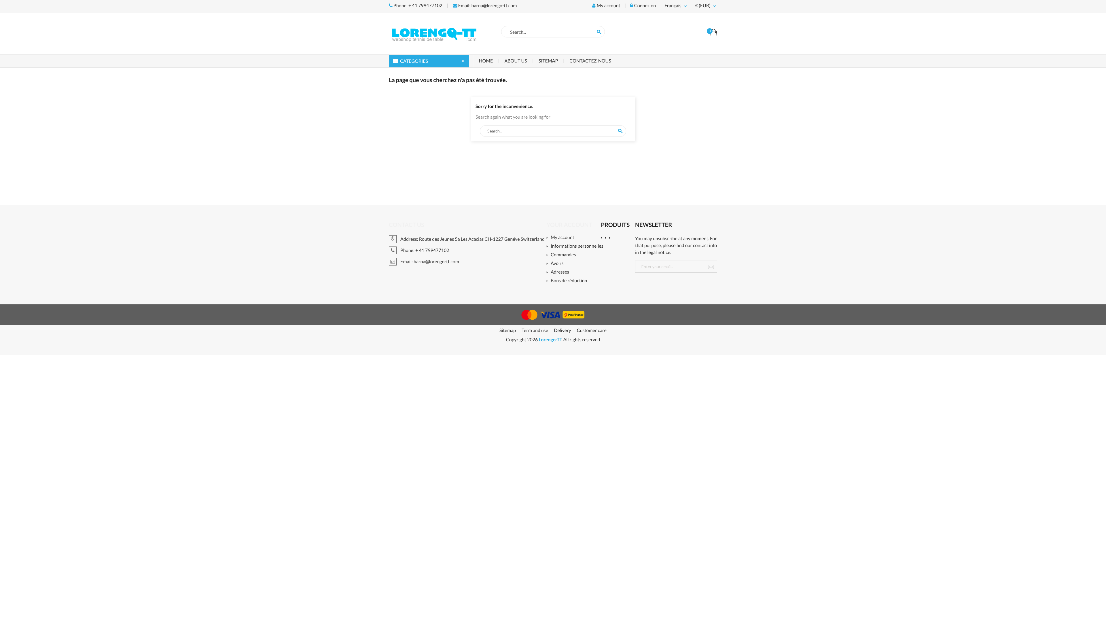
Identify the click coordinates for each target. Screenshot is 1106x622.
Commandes (563, 255)
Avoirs (557, 263)
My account (562, 237)
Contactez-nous (590, 61)
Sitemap (548, 61)
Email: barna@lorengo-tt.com (487, 5)
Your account (569, 224)
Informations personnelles (577, 246)
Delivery (562, 330)
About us (515, 61)
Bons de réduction (569, 280)
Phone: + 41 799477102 (417, 5)
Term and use (535, 330)
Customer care (592, 330)
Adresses (560, 272)
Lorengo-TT (550, 339)
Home (486, 61)
